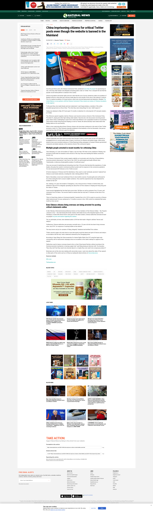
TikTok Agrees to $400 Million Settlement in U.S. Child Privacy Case (30, 72)
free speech (54, 48)
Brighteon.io (115, 473)
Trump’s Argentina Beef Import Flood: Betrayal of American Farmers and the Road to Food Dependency (30, 78)
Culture (55, 20)
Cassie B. (75, 317)
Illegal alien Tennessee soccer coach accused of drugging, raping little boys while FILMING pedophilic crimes (76, 344)
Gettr (114, 482)
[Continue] (49, 480)
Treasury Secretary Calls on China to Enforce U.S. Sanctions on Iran (30, 91)
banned (51, 47)
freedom (60, 48)
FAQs (128, 11)
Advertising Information (72, 483)
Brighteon (24, 11)
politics (83, 48)
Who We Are (70, 473)
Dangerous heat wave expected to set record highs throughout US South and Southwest (76, 320)
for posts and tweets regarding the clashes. (64, 216)
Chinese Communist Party (77, 47)
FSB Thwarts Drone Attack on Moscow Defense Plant (30, 34)
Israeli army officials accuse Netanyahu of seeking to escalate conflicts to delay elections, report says (31, 40)
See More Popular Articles (31, 99)
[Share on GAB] (61, 43)
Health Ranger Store (94, 476)
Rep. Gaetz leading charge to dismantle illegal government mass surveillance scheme (97, 344)
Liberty (64, 48)
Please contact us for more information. (55, 460)
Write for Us (69, 480)
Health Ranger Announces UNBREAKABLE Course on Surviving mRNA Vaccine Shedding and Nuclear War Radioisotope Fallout (37, 143)
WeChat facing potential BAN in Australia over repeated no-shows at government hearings (76, 400)
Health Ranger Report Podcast (97, 478)
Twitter (87, 48)
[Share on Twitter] (54, 43)
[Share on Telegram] (58, 43)
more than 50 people (89, 89)
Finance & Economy (77, 20)
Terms (55, 500)
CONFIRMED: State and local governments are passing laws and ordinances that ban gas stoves (97, 424)
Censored (58, 47)
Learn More (93, 508)
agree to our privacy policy (57, 510)
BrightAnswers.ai (106, 11)
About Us (123, 11)
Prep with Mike (31, 11)
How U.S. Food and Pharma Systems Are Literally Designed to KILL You (24, 153)
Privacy (51, 500)
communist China (98, 47)
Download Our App (115, 11)
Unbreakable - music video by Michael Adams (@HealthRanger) (37, 152)
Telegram (115, 476)
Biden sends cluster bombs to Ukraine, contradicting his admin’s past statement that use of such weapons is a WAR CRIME (76, 424)
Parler (114, 478)
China (51, 24)
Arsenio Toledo (59, 40)
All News (92, 474)
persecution (78, 48)
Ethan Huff (54, 317)
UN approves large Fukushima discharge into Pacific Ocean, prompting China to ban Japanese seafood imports (96, 320)
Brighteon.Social (116, 474)
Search (133, 11)
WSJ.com (48, 259)
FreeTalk (115, 483)
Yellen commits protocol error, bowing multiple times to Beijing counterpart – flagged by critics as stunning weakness (55, 424)
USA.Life (115, 489)
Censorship (64, 47)
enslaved (48, 48)
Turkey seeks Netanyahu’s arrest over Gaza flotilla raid (30, 67)
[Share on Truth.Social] (64, 43)
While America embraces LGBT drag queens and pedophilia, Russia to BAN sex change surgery (55, 344)
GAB (114, 487)
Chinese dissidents (89, 47)
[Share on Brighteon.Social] (48, 43)
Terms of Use (70, 489)
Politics (48, 20)
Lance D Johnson (97, 317)
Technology (108, 20)
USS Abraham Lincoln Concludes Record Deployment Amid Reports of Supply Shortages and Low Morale (31, 47)
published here (63, 502)
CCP (54, 47)
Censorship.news (93, 253)
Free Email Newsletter (72, 476)
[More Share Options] (71, 43)
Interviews (38, 11)
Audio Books (45, 11)
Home (19, 11)
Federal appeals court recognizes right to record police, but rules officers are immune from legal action (30, 61)
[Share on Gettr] (68, 43)
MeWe (114, 485)
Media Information (71, 482)
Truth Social (115, 480)
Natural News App (94, 480)
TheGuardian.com (51, 262)
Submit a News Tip (71, 485)
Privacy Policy (70, 487)
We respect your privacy (24, 483)
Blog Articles (93, 483)
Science (100, 20)
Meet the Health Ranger (72, 474)
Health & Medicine (64, 20)
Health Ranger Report (25, 125)
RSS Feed (92, 485)
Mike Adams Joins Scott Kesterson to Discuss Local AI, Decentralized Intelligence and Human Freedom (24, 142)
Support (68, 478)
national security (71, 48)
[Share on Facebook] (51, 43)
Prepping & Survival (90, 20)
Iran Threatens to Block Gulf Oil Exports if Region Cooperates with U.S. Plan (30, 85)
